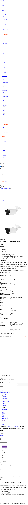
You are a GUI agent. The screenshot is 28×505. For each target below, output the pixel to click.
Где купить (3, 414)
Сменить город (2, 186)
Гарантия (3, 408)
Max (24, 426)
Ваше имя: (1, 378)
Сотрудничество (4, 415)
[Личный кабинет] (0, 187)
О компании (3, 413)
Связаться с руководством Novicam (6, 418)
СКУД (2, 51)
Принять (1, 477)
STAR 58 (3, 200)
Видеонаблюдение (4, 14)
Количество (1, 244)
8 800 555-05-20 (13, 426)
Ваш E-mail (7, 379)
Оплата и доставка (4, 405)
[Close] (0, 438)
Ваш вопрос (1, 382)
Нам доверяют (3, 416)
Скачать (26, 336)
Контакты (3, 412)
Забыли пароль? (2, 435)
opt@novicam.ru (17, 426)
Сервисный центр (4, 404)
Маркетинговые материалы (5, 401)
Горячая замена (4, 403)
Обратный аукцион (4, 398)
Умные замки (3, 125)
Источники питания (4, 76)
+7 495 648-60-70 (8, 426)
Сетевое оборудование (5, 90)
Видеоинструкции (4, 410)
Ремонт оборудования (4, 409)
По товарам (2, 166)
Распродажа (3, 136)
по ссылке (18, 495)
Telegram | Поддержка (3, 247)
